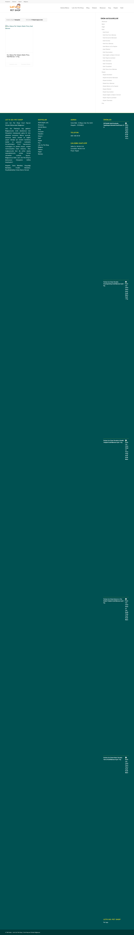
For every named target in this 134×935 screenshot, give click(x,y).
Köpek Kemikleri (107, 74)
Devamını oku (13, 64)
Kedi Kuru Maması (108, 43)
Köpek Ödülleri (107, 89)
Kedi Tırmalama (107, 63)
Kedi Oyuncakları (108, 52)
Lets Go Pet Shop (43, 145)
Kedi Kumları (106, 40)
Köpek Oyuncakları (108, 92)
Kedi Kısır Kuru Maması (109, 35)
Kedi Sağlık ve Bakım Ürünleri (111, 55)
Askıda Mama (42, 127)
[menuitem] (64, 7)
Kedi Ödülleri (106, 49)
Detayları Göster (25, 64)
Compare (40, 131)
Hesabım (7, 1)
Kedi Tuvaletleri (107, 66)
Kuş (103, 103)
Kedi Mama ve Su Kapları (110, 46)
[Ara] (127, 7)
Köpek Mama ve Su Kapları (110, 86)
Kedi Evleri (106, 32)
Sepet (20, 1)
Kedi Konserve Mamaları (110, 38)
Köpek (103, 72)
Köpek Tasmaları (107, 100)
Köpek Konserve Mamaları (110, 77)
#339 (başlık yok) (43, 123)
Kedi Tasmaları (107, 61)
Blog (39, 129)
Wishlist (40, 154)
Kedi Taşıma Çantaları (109, 58)
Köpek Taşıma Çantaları (109, 97)
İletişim (40, 136)
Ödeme (14, 1)
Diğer (103, 27)
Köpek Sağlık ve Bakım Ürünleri (112, 95)
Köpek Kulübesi (107, 80)
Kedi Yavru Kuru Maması (110, 69)
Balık (103, 24)
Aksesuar (104, 21)
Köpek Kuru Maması (108, 83)
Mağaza (26, 1)
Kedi (103, 29)
